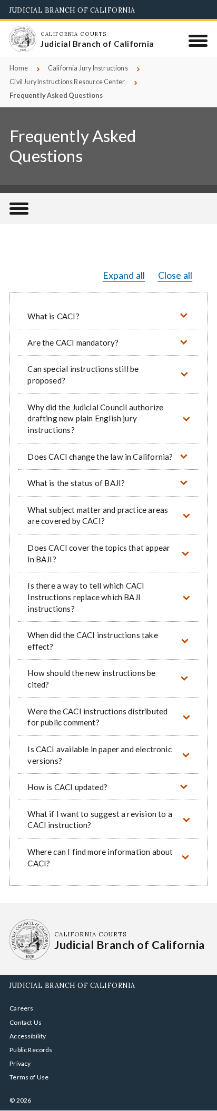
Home (18, 68)
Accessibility (27, 1036)
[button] (108, 315)
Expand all (124, 275)
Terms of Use (28, 1077)
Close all (175, 275)
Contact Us (25, 1022)
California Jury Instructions (88, 68)
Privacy (20, 1063)
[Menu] (198, 40)
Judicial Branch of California (72, 10)
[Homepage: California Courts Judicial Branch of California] (22, 39)
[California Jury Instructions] (19, 208)
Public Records (31, 1050)
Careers (21, 1008)
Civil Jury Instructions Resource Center (67, 82)
